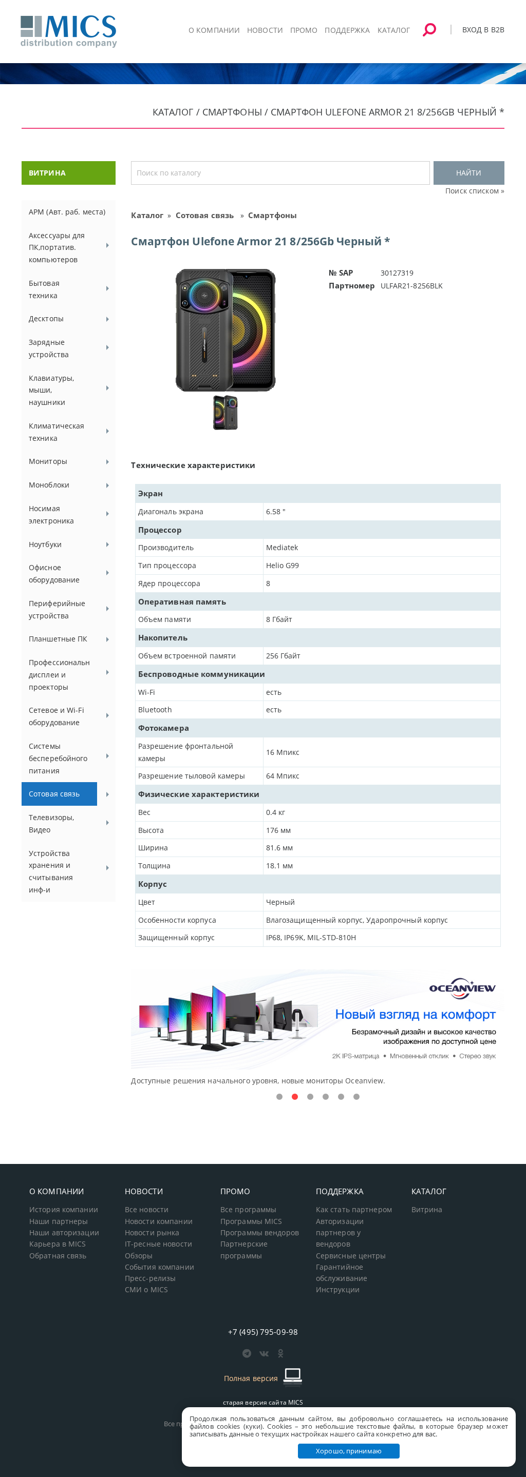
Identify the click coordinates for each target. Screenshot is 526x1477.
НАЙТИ (468, 173)
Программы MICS (251, 1221)
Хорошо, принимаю (349, 1450)
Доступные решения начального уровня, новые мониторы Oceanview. (258, 1080)
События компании (159, 1267)
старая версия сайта (263, 1402)
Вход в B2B (483, 29)
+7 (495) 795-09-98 (263, 1332)
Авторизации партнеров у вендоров (340, 1233)
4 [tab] (326, 1097)
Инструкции (338, 1289)
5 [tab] (341, 1097)
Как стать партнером (354, 1209)
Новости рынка (152, 1232)
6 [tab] (356, 1097)
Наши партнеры (58, 1221)
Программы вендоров (259, 1232)
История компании (63, 1209)
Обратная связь (58, 1255)
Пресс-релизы (150, 1278)
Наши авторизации (64, 1232)
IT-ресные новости (158, 1244)
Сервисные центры (351, 1255)
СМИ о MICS (146, 1289)
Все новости (146, 1209)
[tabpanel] (317, 1028)
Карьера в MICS (57, 1244)
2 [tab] (295, 1097)
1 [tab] (279, 1097)
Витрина (427, 1209)
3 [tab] (310, 1097)
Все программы (248, 1209)
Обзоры (139, 1255)
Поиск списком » (474, 191)
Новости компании (159, 1221)
